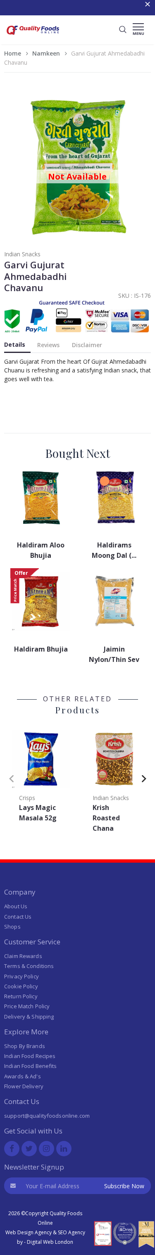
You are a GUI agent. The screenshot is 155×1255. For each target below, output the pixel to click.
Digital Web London (50, 1241)
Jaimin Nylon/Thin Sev (114, 654)
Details (14, 344)
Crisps (27, 798)
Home (12, 53)
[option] (41, 776)
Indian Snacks (22, 254)
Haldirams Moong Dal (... (114, 550)
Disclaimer (87, 345)
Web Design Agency (28, 1232)
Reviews (48, 345)
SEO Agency (71, 1232)
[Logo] (33, 35)
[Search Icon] (122, 30)
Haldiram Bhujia (41, 649)
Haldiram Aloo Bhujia (40, 550)
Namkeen (46, 53)
